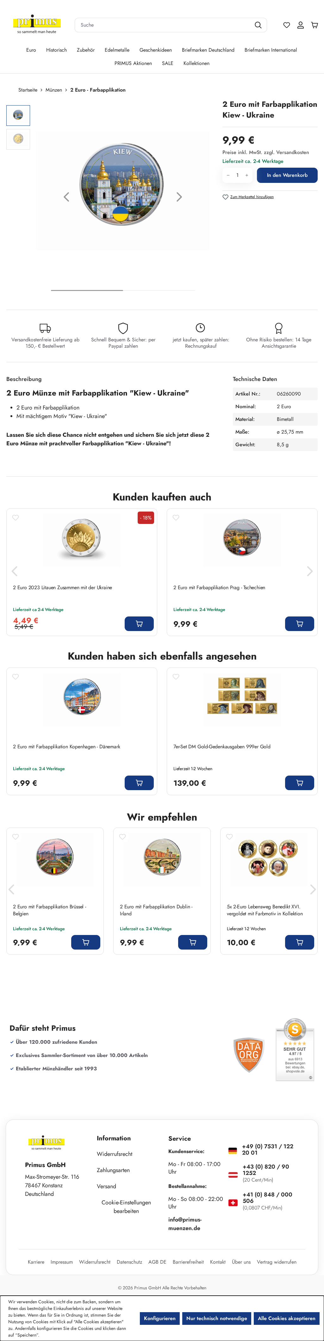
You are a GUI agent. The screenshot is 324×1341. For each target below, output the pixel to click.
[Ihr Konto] (301, 25)
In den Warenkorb (287, 175)
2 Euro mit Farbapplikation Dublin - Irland (156, 910)
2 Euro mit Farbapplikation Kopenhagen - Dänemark (66, 746)
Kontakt (218, 1262)
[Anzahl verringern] (228, 175)
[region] (111, 198)
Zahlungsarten (113, 1170)
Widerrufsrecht (114, 1154)
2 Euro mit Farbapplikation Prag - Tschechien (219, 587)
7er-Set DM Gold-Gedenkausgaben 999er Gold (222, 746)
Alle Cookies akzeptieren (286, 1318)
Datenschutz (129, 1262)
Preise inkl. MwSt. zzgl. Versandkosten (265, 152)
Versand (106, 1186)
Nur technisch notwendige (216, 1318)
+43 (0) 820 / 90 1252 (266, 1170)
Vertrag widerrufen (276, 1262)
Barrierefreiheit (188, 1262)
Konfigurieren (160, 1318)
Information (114, 1138)
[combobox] (163, 25)
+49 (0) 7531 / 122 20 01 (267, 1149)
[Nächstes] (179, 198)
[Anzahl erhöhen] (246, 175)
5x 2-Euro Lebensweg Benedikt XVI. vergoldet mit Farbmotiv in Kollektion (265, 910)
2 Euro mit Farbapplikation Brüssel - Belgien (49, 910)
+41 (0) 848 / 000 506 (267, 1197)
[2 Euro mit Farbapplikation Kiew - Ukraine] (122, 190)
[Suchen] (259, 25)
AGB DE (157, 1262)
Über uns (241, 1262)
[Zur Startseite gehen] (37, 25)
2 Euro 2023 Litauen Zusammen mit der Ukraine (62, 587)
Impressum (62, 1262)
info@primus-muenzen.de (185, 1223)
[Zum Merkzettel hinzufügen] (15, 517)
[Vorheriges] (66, 198)
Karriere (36, 1262)
